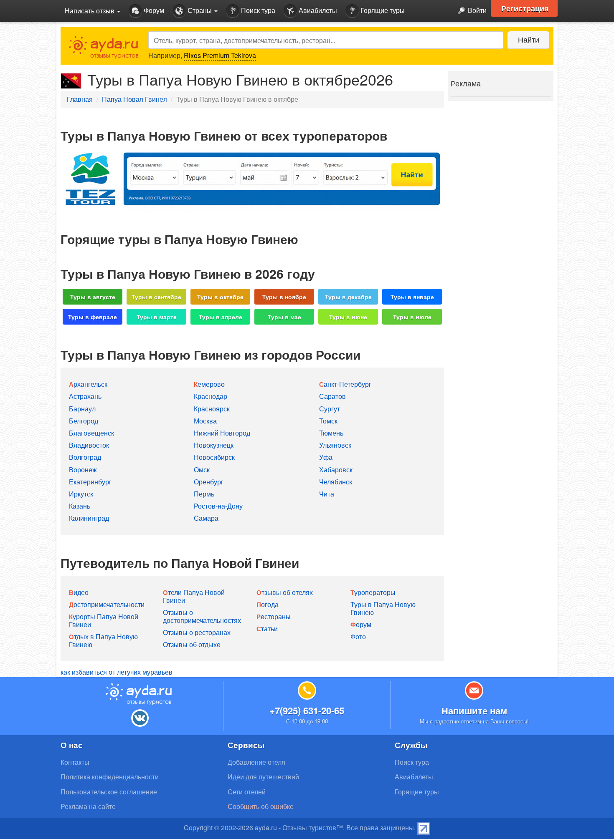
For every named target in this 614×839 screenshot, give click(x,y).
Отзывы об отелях (284, 592)
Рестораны (273, 616)
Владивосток (89, 445)
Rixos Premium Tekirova (220, 55)
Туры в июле (412, 316)
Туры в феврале (92, 316)
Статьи (267, 628)
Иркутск (81, 494)
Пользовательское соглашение (109, 791)
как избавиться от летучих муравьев (117, 672)
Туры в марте (157, 316)
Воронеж (83, 469)
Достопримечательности (107, 604)
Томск (328, 421)
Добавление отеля (256, 762)
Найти (528, 39)
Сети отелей (247, 791)
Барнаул (82, 408)
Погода (267, 604)
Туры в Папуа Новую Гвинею (383, 608)
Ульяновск (335, 445)
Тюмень (331, 433)
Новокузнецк (213, 445)
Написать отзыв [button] (90, 10)
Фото (358, 636)
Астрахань (85, 396)
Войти (476, 10)
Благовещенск (91, 433)
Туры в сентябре (156, 296)
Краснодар (210, 396)
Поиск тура (257, 10)
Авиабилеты (317, 10)
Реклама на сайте (88, 806)
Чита (326, 494)
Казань (79, 506)
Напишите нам (474, 710)
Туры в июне (348, 316)
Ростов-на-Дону (218, 506)
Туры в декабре (348, 296)
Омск (202, 469)
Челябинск (335, 481)
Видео (79, 592)
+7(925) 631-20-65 (306, 710)
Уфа (325, 457)
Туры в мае (284, 316)
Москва (205, 421)
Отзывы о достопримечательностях (202, 616)
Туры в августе (92, 296)
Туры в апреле (220, 316)
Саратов (332, 396)
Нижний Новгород (222, 433)
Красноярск (212, 408)
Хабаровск (336, 469)
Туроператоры (373, 592)
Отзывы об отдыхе (192, 644)
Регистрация (525, 8)
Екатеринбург (90, 481)
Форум (153, 10)
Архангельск (88, 384)
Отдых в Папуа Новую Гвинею (103, 640)
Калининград (89, 518)
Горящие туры (382, 10)
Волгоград (85, 457)
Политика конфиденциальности (110, 776)
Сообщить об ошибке (261, 806)
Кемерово (209, 384)
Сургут (329, 408)
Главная (80, 99)
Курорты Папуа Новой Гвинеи (103, 620)
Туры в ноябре (284, 296)
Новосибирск (214, 457)
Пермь (204, 494)
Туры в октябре (220, 296)
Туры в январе (412, 296)
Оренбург (208, 481)
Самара (206, 518)
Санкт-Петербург (345, 384)
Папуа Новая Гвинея (134, 99)
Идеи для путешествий (263, 776)
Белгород (83, 421)
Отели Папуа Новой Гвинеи (194, 596)
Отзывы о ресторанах (197, 632)
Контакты (75, 762)
